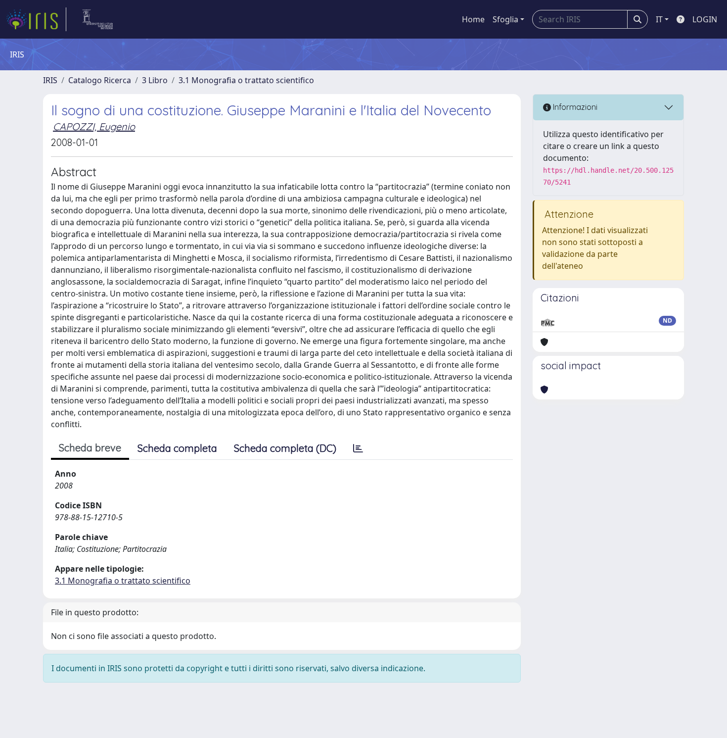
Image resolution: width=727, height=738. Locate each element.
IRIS (50, 80)
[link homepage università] (97, 19)
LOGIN (704, 19)
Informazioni (574, 107)
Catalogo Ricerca (99, 80)
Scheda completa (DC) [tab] (285, 448)
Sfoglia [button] (505, 19)
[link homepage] (36, 19)
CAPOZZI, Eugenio (94, 126)
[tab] (358, 448)
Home (473, 19)
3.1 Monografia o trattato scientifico (246, 80)
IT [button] (659, 19)
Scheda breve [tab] (90, 448)
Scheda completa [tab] (177, 448)
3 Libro (155, 80)
